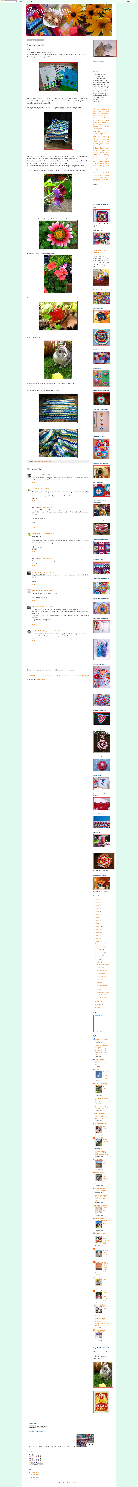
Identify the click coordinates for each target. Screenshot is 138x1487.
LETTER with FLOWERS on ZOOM (106, 1240)
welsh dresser (98, 177)
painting (95, 157)
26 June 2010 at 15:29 (48, 572)
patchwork (102, 157)
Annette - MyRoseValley (39, 631)
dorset (107, 134)
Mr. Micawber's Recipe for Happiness (102, 1219)
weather (107, 175)
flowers (96, 139)
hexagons (106, 146)
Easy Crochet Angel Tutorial (100, 251)
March (99, 1007)
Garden (96, 113)
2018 (97, 917)
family (106, 136)
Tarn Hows (104, 1162)
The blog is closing (101, 1190)
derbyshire (102, 134)
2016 (97, 923)
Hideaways (100, 982)
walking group (98, 175)
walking (105, 172)
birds (107, 120)
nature (95, 152)
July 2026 (104, 1088)
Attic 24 (101, 111)
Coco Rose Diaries (101, 1205)
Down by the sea (100, 1262)
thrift (108, 168)
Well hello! (105, 1127)
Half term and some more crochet (103, 993)
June (99, 962)
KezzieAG (98, 1069)
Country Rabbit (100, 1291)
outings (106, 154)
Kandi (34, 489)
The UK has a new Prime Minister (100, 1101)
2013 (97, 932)
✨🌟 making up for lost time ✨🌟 (105, 1296)
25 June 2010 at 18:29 (43, 475)
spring (95, 168)
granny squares (104, 144)
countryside (97, 128)
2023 (97, 902)
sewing (101, 165)
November (100, 947)
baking (106, 118)
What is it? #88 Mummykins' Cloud (105, 1075)
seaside (96, 163)
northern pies (99, 1173)
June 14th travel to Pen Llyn (106, 1252)
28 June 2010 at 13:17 (46, 606)
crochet (96, 131)
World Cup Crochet (103, 965)
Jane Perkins (99, 1059)
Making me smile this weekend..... (102, 986)
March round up (106, 1140)
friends (104, 139)
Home (58, 676)
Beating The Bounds (101, 1039)
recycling (107, 159)
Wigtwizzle (98, 1159)
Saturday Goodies (102, 990)
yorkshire (105, 179)
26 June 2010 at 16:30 (50, 590)
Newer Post (31, 676)
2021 (97, 908)
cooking (95, 126)
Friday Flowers (101, 973)
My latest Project (102, 997)
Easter (107, 111)
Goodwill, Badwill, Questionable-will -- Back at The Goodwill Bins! (101, 1051)
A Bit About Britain (101, 1098)
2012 (97, 935)
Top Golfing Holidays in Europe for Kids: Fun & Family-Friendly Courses (102, 1322)
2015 (97, 926)
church (107, 122)
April (99, 1004)
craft (108, 129)
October (100, 950)
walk (95, 172)
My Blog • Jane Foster (100, 1114)
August (99, 956)
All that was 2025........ (106, 1209)
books (99, 122)
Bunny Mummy (48, 11)
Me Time (100, 979)
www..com (99, 1015)
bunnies (104, 122)
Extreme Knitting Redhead (100, 1124)
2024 (97, 899)
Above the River (100, 1305)
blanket (95, 122)
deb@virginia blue (38, 590)
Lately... (105, 1279)
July (98, 959)
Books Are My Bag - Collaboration (101, 1117)
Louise (34, 475)
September (100, 953)
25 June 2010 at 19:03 (46, 507)
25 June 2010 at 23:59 (46, 558)
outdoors (96, 154)
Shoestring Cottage (101, 1195)
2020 (97, 911)
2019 (97, 914)
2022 (97, 905)
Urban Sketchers (100, 1151)
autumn (106, 115)
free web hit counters (35, 1477)
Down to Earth (100, 1188)
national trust (104, 150)
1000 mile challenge (100, 109)
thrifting (95, 170)
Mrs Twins (35, 606)
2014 (97, 929)
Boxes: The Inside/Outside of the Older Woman (101, 1063)
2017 (97, 920)
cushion (107, 132)
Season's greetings (106, 1307)
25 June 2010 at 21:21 (47, 533)
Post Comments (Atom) (42, 679)
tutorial (107, 170)
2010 (97, 941)
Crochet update (101, 967)
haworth (102, 146)
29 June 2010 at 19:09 (54, 631)
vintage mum (36, 533)
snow (107, 166)
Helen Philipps (100, 1330)
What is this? (99, 1031)
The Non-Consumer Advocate (101, 1046)
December (100, 944)
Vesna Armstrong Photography (101, 1084)
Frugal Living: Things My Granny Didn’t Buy (101, 1198)
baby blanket (98, 118)
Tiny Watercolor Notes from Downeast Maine (102, 1154)
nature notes (104, 152)
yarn (94, 180)
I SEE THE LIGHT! (101, 1108)
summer (102, 168)
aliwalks (98, 1249)
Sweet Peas (105, 1333)
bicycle (103, 120)
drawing (96, 136)
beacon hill (96, 120)
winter (107, 177)
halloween (96, 146)
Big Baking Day (102, 970)
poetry (101, 159)
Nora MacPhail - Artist (100, 1234)
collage (107, 124)
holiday (96, 148)
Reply (33, 483)
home (102, 148)
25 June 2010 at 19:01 (42, 489)
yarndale (98, 180)
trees (101, 170)
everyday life (99, 1138)
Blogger (77, 1482)
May (99, 1001)
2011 (97, 938)
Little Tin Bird (100, 1318)
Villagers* (98, 1041)
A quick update (101, 976)
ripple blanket (98, 161)
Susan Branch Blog (101, 1107)
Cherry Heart (99, 1278)
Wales (100, 116)
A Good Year (105, 1223)
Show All (107, 1343)
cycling (95, 134)
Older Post (85, 676)
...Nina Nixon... (36, 572)
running (107, 161)
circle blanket (98, 124)
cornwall (106, 126)
